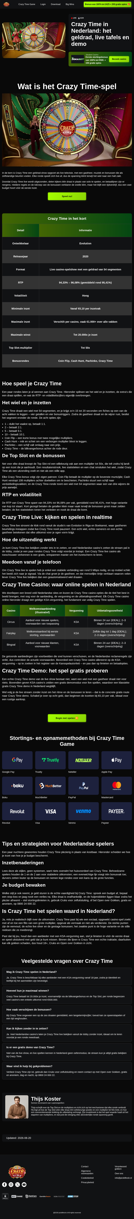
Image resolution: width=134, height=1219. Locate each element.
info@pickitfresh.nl (123, 1178)
